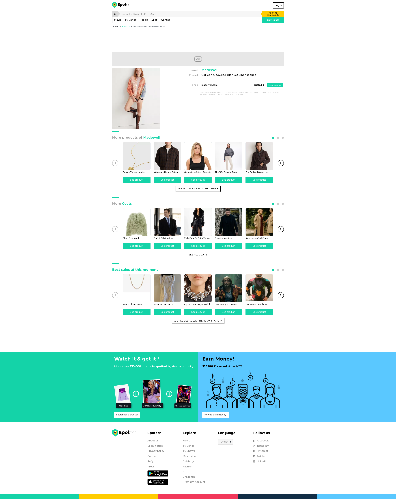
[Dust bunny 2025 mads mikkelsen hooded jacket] (228, 288)
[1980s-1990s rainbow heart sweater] (259, 288)
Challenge (189, 476)
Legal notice (155, 445)
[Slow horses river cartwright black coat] (228, 222)
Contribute (273, 20)
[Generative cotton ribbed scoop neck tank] (198, 156)
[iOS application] (157, 481)
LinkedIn (261, 461)
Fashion (187, 466)
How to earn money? (215, 414)
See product (136, 179)
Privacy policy (155, 450)
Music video (190, 456)
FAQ (150, 461)
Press (151, 466)
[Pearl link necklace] (137, 288)
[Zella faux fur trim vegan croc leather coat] (198, 222)
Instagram (262, 445)
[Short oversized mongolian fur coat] (137, 222)
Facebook (262, 440)
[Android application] (157, 473)
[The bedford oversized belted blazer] (259, 156)
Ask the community (273, 13)
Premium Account (194, 481)
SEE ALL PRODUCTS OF (198, 188)
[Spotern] (122, 5)
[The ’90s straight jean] (228, 156)
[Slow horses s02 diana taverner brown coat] (259, 222)
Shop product (274, 85)
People (144, 19)
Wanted (165, 19)
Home (115, 26)
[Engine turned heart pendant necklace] (137, 156)
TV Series (130, 19)
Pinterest (262, 450)
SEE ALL (198, 254)
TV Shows (189, 450)
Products (125, 26)
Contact (152, 456)
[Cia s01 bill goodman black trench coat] (167, 222)
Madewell (209, 70)
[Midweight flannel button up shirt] (167, 156)
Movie (117, 19)
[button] (273, 138)
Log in (278, 5)
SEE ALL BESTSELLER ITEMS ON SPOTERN (198, 320)
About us (153, 440)
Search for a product (127, 414)
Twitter (260, 456)
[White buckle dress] (167, 288)
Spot (154, 19)
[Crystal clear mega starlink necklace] (198, 288)
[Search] (115, 14)
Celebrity (188, 461)
